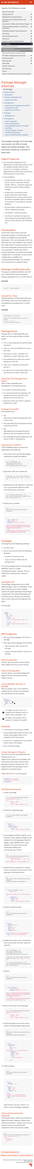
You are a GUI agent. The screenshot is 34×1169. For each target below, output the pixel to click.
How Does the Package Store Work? (17, 106)
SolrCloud (5, 39)
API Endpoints (9, 119)
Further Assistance (8, 66)
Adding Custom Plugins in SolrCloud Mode (13, 53)
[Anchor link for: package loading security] (22, 97)
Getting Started (7, 14)
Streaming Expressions (10, 36)
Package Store (9, 103)
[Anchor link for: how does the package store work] (30, 105)
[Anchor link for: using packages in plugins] (23, 130)
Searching (5, 34)
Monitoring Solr (7, 58)
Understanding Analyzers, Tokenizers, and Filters (15, 27)
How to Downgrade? (12, 124)
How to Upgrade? (11, 121)
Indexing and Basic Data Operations (14, 31)
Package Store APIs (11, 108)
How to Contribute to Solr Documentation (16, 74)
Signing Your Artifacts (12, 110)
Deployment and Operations (12, 17)
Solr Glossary (6, 69)
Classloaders (8, 95)
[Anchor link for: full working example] (20, 132)
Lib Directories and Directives (10, 46)
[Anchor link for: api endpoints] (14, 118)
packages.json (10, 116)
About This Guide (8, 12)
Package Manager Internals (11, 51)
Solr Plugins (6, 44)
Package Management (8, 49)
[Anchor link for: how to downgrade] (20, 123)
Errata (4, 71)
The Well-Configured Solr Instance (14, 56)
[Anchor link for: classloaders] (13, 94)
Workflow (8, 128)
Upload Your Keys (11, 100)
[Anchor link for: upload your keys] (18, 100)
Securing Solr (6, 61)
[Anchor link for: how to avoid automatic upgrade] (29, 134)
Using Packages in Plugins (14, 130)
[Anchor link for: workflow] (12, 128)
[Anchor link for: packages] (11, 113)
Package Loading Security (13, 97)
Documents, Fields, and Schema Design (15, 24)
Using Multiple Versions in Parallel (16, 126)
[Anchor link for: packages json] (15, 115)
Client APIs (6, 63)
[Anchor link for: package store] (14, 102)
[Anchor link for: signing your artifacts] (20, 110)
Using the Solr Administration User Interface (14, 20)
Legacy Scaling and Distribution (13, 41)
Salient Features (9, 92)
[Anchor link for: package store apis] (19, 107)
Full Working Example (12, 133)
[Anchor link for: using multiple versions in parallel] (29, 125)
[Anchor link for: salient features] (15, 92)
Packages (7, 113)
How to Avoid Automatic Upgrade (16, 135)
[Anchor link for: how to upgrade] (18, 121)
